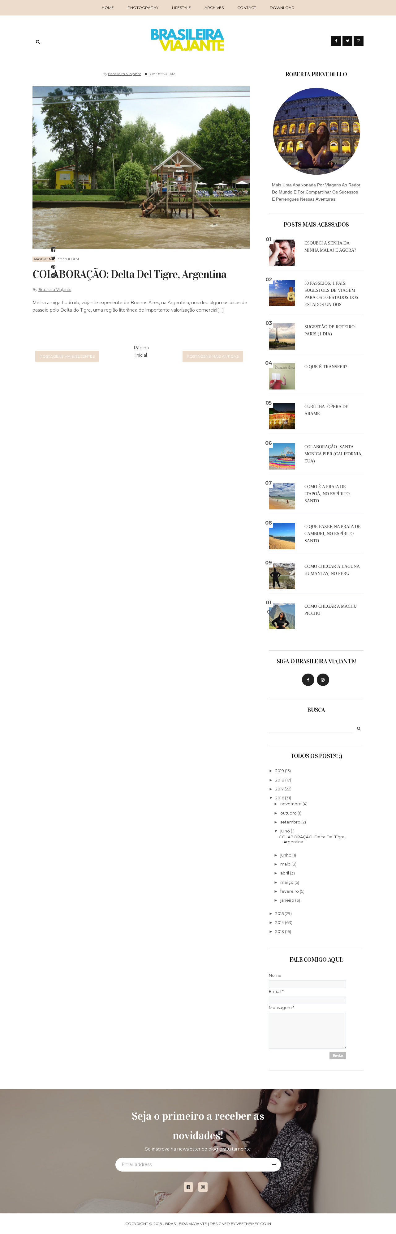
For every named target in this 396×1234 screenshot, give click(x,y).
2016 (279, 797)
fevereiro (289, 891)
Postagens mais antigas (213, 356)
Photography (142, 7)
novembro (291, 803)
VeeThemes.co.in (253, 1223)
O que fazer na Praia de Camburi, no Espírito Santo (332, 533)
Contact (246, 7)
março (287, 882)
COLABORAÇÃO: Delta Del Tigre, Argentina (129, 274)
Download (282, 7)
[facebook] (191, 1187)
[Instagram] (323, 680)
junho (285, 855)
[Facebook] (308, 680)
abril (284, 872)
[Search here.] (37, 42)
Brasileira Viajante (124, 73)
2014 (279, 922)
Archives (214, 7)
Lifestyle (181, 7)
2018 (279, 779)
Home (108, 7)
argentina (44, 259)
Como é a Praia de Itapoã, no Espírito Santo (327, 493)
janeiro (287, 900)
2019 (279, 770)
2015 (279, 913)
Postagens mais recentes (67, 356)
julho (285, 830)
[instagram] (205, 1187)
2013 (279, 931)
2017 (279, 788)
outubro (288, 813)
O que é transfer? (325, 366)
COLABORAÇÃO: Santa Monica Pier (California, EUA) (333, 454)
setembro (290, 821)
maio (285, 864)
